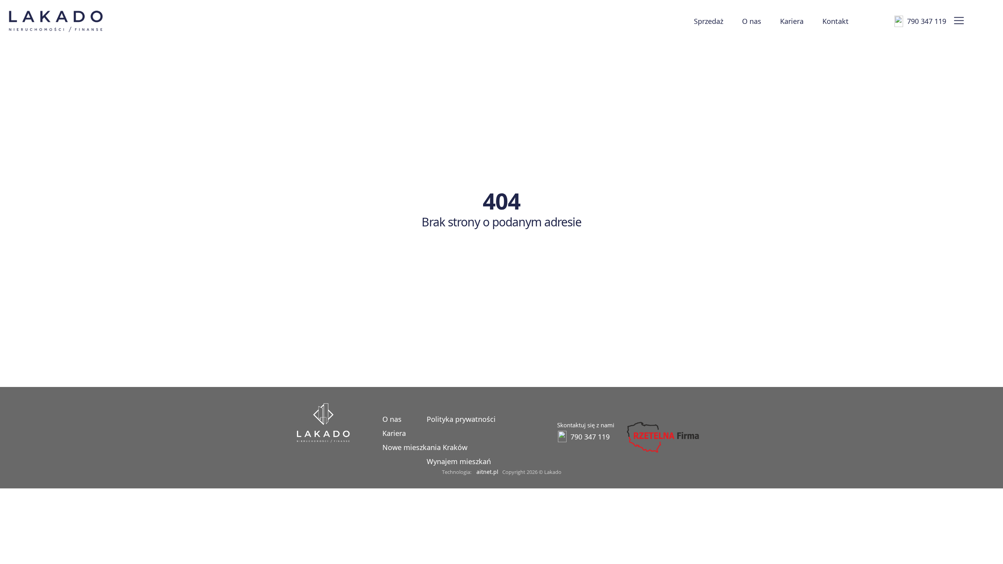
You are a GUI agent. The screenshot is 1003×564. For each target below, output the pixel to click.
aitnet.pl (487, 471)
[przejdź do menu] (959, 21)
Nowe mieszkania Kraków (424, 447)
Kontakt (835, 21)
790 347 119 (926, 21)
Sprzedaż (708, 21)
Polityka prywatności (461, 419)
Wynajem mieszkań (459, 461)
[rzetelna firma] (662, 452)
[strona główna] (323, 440)
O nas (751, 21)
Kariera (792, 21)
